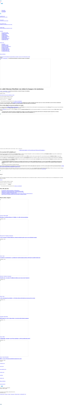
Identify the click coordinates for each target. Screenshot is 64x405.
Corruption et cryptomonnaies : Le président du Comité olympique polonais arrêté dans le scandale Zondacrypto (17, 193)
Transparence (12, 394)
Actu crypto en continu (5, 32)
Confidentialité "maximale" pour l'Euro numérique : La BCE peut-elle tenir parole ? (15, 338)
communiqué (4, 109)
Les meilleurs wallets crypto (5, 49)
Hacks (3, 296)
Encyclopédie (3, 11)
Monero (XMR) (6, 215)
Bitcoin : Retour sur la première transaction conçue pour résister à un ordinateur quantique (14, 194)
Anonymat (1, 215)
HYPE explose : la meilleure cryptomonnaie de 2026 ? (9, 192)
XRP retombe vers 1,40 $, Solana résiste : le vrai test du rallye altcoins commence (14, 318)
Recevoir (10, 99)
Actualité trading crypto (5, 39)
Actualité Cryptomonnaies (5, 33)
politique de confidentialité (18, 101)
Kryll (25, 394)
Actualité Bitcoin (4, 34)
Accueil (1, 58)
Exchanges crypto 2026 (5, 47)
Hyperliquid (1, 316)
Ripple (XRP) (6, 316)
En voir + (1, 179)
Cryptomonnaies (5, 58)
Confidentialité (22, 394)
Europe (1, 296)
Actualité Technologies (5, 35)
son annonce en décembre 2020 (17, 102)
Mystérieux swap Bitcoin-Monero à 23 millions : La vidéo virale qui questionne (14, 217)
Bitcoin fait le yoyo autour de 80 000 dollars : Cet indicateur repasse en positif (12, 191)
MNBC (4, 336)
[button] (32, 1)
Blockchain (1, 276)
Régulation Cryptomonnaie (9, 235)
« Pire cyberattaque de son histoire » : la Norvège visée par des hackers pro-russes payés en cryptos (17, 298)
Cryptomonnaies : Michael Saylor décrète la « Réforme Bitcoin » (11, 190)
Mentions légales (17, 394)
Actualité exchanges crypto (5, 36)
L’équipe (9, 394)
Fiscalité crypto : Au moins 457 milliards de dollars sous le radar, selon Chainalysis (14, 277)
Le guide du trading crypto (5, 50)
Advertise (6, 394)
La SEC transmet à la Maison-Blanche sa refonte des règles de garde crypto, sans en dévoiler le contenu (18, 237)
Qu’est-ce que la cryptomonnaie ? (6, 46)
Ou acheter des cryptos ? (5, 45)
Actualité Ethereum (4, 37)
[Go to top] (1, 404)
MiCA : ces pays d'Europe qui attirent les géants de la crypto (11, 358)
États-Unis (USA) (2, 235)
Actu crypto (3, 10)
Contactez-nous (2, 394)
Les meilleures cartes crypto (5, 48)
